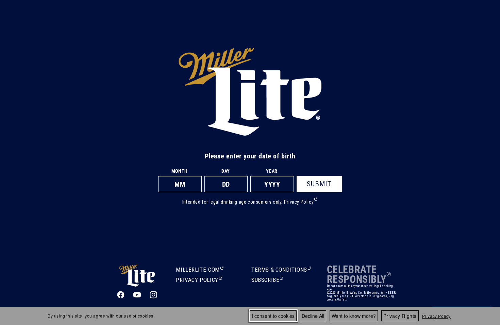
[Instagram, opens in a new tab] (153, 295)
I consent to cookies (273, 315)
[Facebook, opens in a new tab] (121, 295)
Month (179, 171)
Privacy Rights (400, 315)
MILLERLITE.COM (197, 270)
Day (225, 171)
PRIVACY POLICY (197, 280)
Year (271, 171)
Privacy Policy (436, 316)
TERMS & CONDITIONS (279, 270)
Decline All (313, 315)
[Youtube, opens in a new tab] (137, 295)
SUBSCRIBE (266, 280)
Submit (319, 184)
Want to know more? (354, 315)
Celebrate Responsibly (356, 274)
